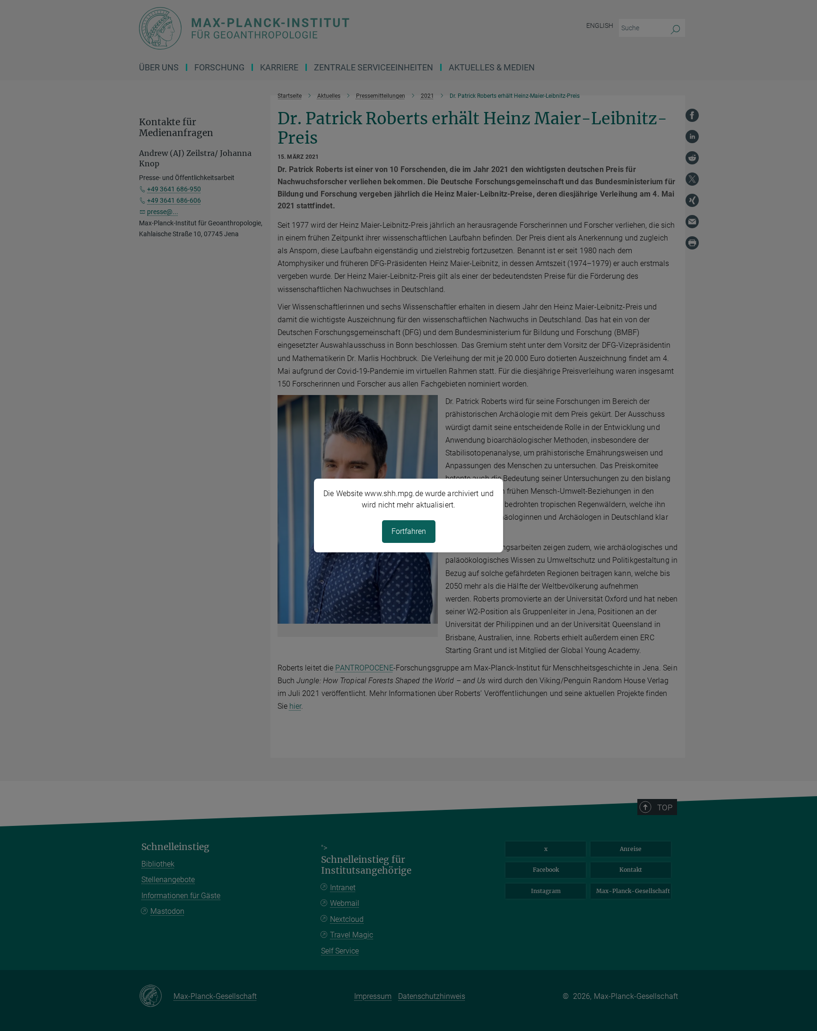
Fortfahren (408, 531)
